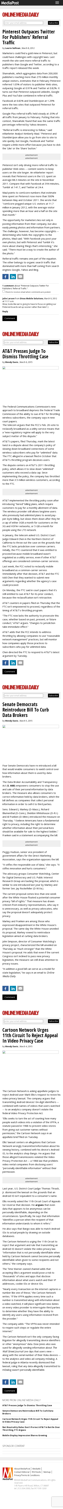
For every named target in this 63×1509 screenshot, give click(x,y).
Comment (10, 318)
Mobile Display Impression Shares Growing (24, 1435)
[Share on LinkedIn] (13, 276)
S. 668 (11, 785)
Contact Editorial (21, 1472)
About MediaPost (22, 1468)
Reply (5, 311)
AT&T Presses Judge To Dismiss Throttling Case (27, 1405)
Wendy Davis (11, 362)
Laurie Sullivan (12, 48)
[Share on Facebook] (5, 276)
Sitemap (47, 1472)
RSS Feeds (36, 1472)
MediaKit (36, 1468)
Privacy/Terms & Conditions (27, 1475)
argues (39, 1204)
